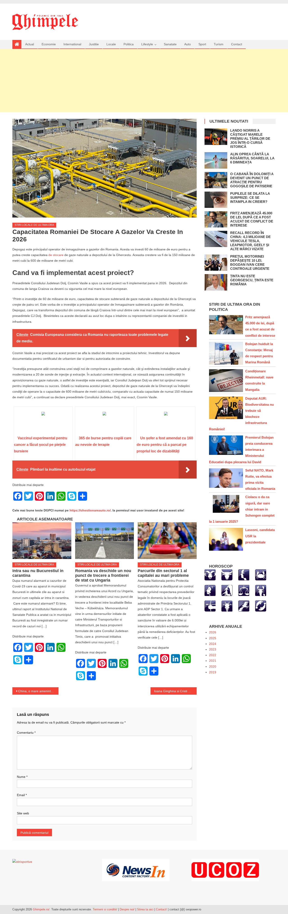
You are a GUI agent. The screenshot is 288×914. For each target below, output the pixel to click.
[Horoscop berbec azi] (210, 574)
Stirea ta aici (145, 909)
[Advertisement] (144, 80)
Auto (187, 44)
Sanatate (170, 44)
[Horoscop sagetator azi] (210, 605)
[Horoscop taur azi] (226, 574)
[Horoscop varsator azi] (243, 605)
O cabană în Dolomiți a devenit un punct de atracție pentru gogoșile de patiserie (251, 180)
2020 (212, 666)
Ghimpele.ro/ (41, 909)
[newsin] (135, 870)
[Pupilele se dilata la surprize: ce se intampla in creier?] (216, 200)
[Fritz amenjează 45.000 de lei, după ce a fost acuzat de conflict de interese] (216, 219)
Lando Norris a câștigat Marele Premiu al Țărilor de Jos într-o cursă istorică (250, 138)
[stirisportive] (22, 861)
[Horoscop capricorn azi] (226, 605)
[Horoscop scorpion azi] (260, 590)
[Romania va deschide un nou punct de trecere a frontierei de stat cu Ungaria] (104, 540)
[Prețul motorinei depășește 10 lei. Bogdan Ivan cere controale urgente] (216, 262)
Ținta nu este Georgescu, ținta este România (251, 280)
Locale (111, 44)
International (72, 44)
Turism (218, 44)
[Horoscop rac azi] (260, 574)
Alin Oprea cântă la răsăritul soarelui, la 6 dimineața (252, 158)
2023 (212, 649)
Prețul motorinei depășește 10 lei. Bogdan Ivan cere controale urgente (249, 262)
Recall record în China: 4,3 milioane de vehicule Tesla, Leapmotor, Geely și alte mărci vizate (250, 241)
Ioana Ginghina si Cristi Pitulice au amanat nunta (175, 691)
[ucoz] (225, 870)
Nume (22, 777)
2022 (212, 655)
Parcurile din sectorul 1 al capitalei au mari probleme (163, 573)
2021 (212, 660)
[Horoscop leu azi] (210, 590)
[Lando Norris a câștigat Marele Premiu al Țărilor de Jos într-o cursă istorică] (216, 136)
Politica (129, 44)
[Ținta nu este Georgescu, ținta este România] (216, 282)
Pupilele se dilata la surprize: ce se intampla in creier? (250, 198)
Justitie (94, 44)
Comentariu (26, 732)
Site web (23, 813)
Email (22, 795)
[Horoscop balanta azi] (243, 590)
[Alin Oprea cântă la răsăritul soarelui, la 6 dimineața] (216, 160)
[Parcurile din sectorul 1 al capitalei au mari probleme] (167, 540)
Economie (49, 44)
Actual (29, 44)
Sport (202, 44)
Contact (236, 44)
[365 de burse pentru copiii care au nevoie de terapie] (104, 422)
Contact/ (161, 909)
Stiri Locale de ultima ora (34, 225)
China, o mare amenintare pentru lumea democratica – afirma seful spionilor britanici (38, 691)
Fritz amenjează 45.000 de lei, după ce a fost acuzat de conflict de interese (251, 219)
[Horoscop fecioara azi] (226, 590)
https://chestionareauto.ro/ (90, 510)
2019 (212, 672)
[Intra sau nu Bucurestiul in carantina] (41, 540)
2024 (212, 644)
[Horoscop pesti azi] (260, 605)
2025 (212, 638)
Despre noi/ (127, 909)
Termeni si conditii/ (105, 909)
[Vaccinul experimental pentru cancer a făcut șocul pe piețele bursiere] (43, 422)
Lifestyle (147, 44)
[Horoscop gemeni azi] (243, 574)
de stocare (55, 255)
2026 (212, 632)
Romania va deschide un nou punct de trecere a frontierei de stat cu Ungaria (103, 575)
